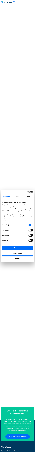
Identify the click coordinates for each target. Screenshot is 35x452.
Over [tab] (28, 196)
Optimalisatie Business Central (9, 451)
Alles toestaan (17, 247)
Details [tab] (18, 196)
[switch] (30, 230)
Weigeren (17, 258)
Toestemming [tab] (6, 196)
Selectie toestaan (17, 253)
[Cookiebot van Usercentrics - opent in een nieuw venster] (26, 192)
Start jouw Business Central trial (17, 436)
